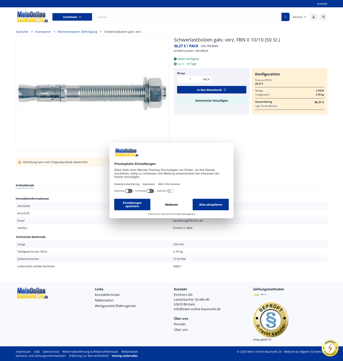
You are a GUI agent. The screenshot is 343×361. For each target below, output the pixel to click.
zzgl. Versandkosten (266, 106)
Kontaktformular (107, 295)
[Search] (285, 17)
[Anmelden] (313, 17)
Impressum (23, 351)
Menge (181, 73)
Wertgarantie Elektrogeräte (115, 306)
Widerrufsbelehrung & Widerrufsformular (90, 351)
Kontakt (322, 4)
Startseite (22, 32)
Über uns (181, 329)
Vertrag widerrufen (125, 356)
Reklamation (104, 300)
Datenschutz (51, 351)
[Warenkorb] (323, 17)
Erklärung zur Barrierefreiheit (89, 356)
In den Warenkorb (209, 90)
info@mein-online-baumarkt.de (197, 309)
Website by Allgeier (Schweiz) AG (305, 351)
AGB (37, 351)
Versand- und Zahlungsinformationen (41, 356)
